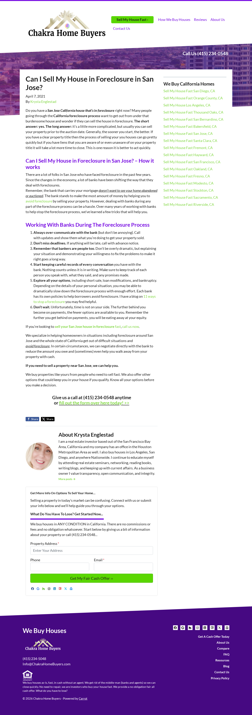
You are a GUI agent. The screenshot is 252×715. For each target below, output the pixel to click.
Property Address (44, 543)
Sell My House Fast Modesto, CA (188, 183)
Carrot (83, 698)
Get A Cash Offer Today (213, 636)
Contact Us (121, 28)
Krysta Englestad (43, 101)
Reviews (200, 19)
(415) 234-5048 (34, 658)
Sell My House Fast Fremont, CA (188, 147)
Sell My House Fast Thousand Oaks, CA (193, 112)
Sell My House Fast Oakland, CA (187, 169)
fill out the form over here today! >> (94, 403)
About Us (217, 19)
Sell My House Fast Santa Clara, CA (190, 140)
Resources (222, 660)
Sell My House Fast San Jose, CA (188, 133)
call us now (130, 326)
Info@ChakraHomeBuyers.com (46, 664)
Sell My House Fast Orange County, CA (193, 98)
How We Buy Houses (174, 19)
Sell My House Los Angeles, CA (186, 105)
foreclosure (43, 201)
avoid (30, 201)
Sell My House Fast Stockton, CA (188, 190)
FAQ (226, 654)
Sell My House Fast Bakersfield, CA (190, 126)
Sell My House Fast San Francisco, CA (191, 162)
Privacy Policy (220, 678)
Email (99, 560)
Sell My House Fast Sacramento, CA (190, 197)
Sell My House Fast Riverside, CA (188, 204)
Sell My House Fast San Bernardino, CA (193, 119)
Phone (35, 560)
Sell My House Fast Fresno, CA (186, 176)
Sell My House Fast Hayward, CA (188, 155)
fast (88, 326)
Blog (226, 666)
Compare (223, 648)
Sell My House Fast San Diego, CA (189, 91)
